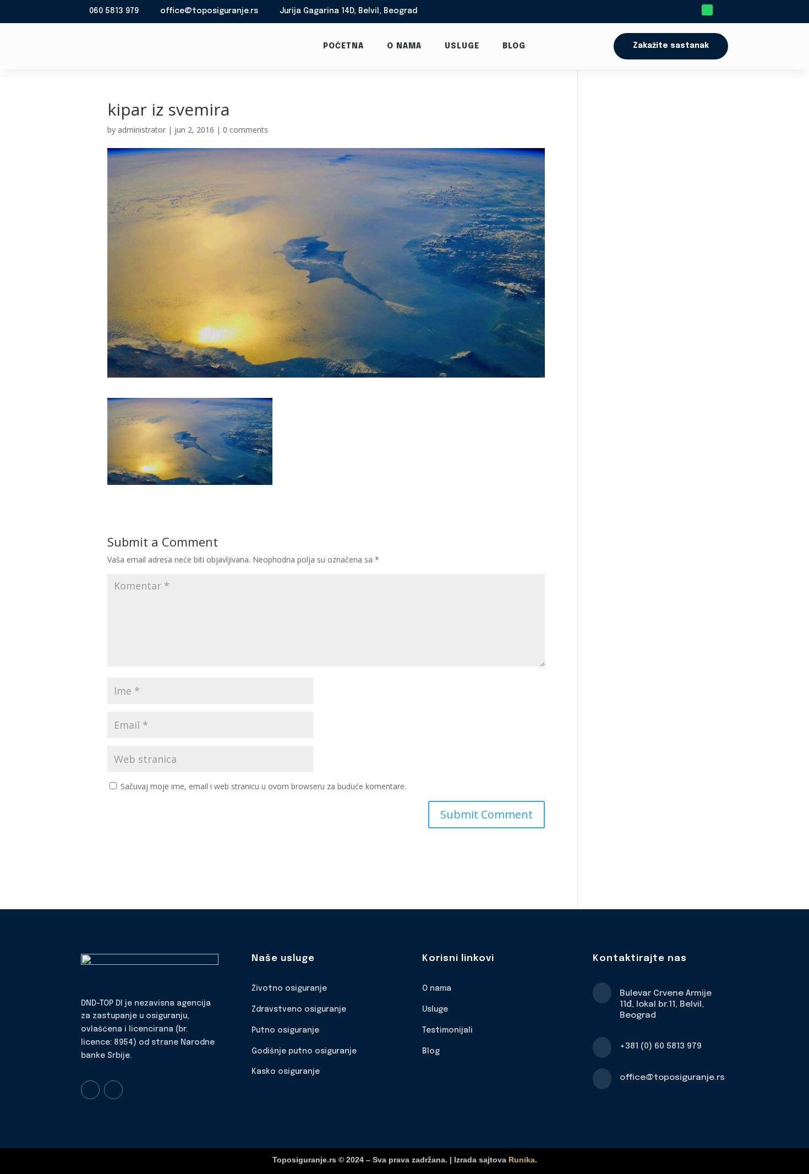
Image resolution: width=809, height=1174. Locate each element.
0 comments (245, 129)
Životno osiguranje (289, 988)
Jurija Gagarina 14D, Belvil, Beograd (348, 11)
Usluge (462, 46)
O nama (404, 46)
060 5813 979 (114, 11)
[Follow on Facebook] (90, 1089)
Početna (343, 46)
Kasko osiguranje (286, 1071)
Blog (514, 46)
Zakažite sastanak (671, 46)
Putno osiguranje (285, 1030)
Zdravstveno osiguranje (299, 1009)
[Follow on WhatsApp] (707, 9)
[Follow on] (722, 9)
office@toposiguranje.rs (209, 11)
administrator (142, 129)
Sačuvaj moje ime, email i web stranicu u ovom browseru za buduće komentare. (263, 786)
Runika (522, 1159)
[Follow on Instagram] (113, 1089)
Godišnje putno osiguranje (304, 1051)
